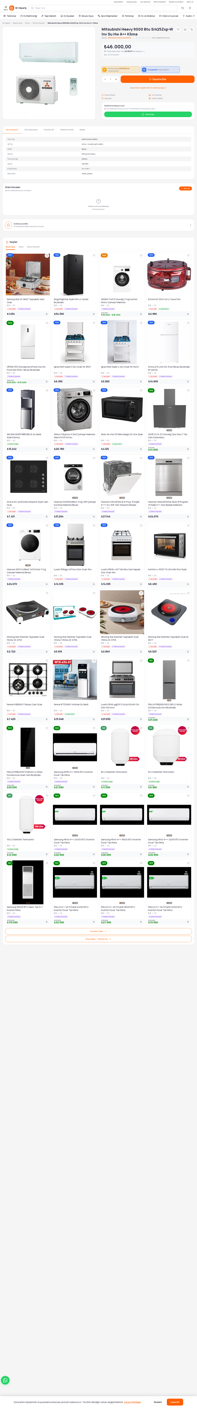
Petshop (129, 15)
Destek (82, 129)
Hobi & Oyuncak (170, 15)
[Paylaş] (192, 29)
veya (148, 88)
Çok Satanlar (145, 2)
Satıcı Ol (190, 2)
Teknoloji (11, 15)
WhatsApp (149, 114)
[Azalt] (105, 79)
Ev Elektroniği (30, 15)
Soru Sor (187, 188)
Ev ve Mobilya (148, 15)
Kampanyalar (132, 2)
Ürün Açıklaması (31, 129)
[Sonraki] (194, 15)
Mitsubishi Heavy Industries (119, 38)
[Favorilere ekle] (178, 29)
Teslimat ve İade (66, 129)
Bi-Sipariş (6, 23)
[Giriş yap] (190, 8)
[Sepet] (182, 8)
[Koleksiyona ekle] (185, 29)
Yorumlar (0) (49, 129)
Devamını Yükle (96, 931)
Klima (27, 23)
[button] (5, 1380)
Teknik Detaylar (12, 129)
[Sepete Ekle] (47, 314)
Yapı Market (50, 15)
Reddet (158, 1402)
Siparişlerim (118, 2)
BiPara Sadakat (160, 2)
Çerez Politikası (132, 1402)
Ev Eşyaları (69, 15)
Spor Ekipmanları (109, 15)
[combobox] (105, 8)
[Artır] (116, 79)
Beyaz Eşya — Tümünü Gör (97, 939)
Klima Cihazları (39, 23)
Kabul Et (175, 1402)
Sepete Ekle (159, 79)
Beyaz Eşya (87, 15)
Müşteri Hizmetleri (176, 2)
